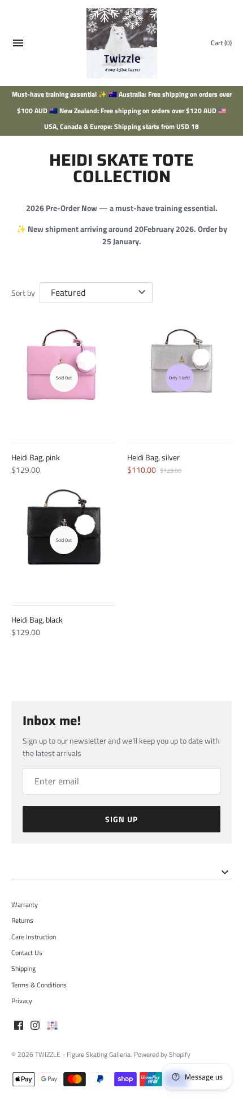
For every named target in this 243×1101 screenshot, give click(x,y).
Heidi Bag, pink (35, 457)
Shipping (23, 969)
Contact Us (26, 953)
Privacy (21, 1001)
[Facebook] (18, 1026)
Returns (22, 921)
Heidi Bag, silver (153, 457)
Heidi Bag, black (37, 619)
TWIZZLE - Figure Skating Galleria (83, 1055)
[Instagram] (35, 1026)
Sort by (23, 293)
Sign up (121, 819)
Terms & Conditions (39, 985)
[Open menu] (18, 44)
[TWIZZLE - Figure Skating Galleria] (121, 43)
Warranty (24, 905)
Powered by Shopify (162, 1055)
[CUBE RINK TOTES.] (52, 1026)
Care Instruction (33, 937)
